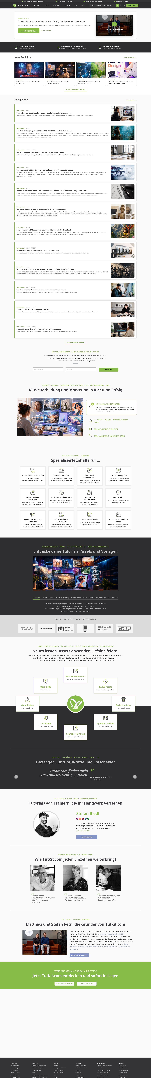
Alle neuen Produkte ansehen (75, 89)
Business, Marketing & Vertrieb (104, 1065)
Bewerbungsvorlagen (81, 1065)
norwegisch (107, 947)
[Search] (117, 5)
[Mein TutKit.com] (121, 5)
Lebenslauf (78, 1070)
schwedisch (73, 949)
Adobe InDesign (14, 1068)
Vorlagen (78, 1063)
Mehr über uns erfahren (79, 955)
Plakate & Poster (79, 1075)
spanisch (81, 947)
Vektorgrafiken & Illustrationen (61, 1068)
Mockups (56, 1065)
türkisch (121, 947)
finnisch (127, 947)
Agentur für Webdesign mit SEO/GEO (111, 934)
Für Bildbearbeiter (123, 1072)
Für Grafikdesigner (123, 1075)
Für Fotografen (122, 1065)
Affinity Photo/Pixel (15, 1072)
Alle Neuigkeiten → (131, 100)
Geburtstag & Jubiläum (102, 1072)
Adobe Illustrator (15, 1075)
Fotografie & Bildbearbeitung (39, 1065)
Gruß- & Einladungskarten (82, 1068)
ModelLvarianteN (87, 983)
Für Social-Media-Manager (125, 1068)
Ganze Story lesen (40, 888)
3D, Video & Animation (59, 1072)
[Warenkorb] (124, 5)
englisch (124, 944)
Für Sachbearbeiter (123, 1070)
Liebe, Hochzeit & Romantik (103, 1070)
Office (33, 1072)
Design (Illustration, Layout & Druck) (40, 1075)
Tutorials (35, 1063)
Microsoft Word (14, 1070)
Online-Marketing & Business (39, 1068)
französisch (73, 947)
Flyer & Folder (79, 1072)
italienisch (88, 947)
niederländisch (98, 947)
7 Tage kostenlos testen (64, 983)
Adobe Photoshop (15, 1065)
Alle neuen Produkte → (130, 57)
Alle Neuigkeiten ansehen (75, 342)
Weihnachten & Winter (102, 1075)
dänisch (114, 947)
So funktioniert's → (46, 30)
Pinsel (55, 1075)
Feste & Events (100, 1068)
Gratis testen (132, 5)
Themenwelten (101, 1063)
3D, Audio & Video (36, 1070)
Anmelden (108, 369)
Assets (56, 1063)
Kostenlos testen (29, 30)
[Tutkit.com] (20, 5)
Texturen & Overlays (59, 1070)
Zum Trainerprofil (82, 831)
